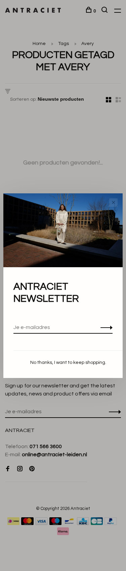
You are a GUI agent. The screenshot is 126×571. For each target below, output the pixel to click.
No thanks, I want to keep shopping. (68, 362)
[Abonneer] (105, 327)
